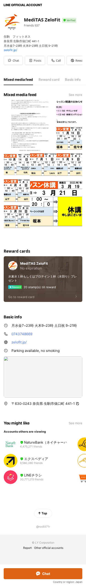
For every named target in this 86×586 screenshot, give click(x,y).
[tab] (18, 79)
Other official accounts (48, 547)
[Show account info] (69, 20)
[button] (35, 60)
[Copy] (77, 403)
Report (27, 547)
